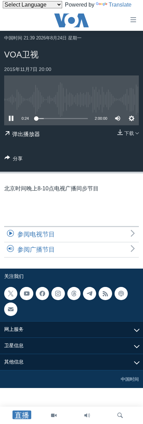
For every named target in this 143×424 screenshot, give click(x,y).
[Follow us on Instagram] (58, 293)
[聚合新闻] (105, 293)
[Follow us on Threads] (74, 293)
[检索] (120, 415)
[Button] (14, 159)
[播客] (121, 293)
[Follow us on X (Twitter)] (10, 293)
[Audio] (87, 415)
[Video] (53, 415)
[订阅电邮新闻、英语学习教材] (10, 309)
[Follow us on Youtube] (26, 293)
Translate (120, 5)
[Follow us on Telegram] (89, 293)
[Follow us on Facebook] (42, 293)
